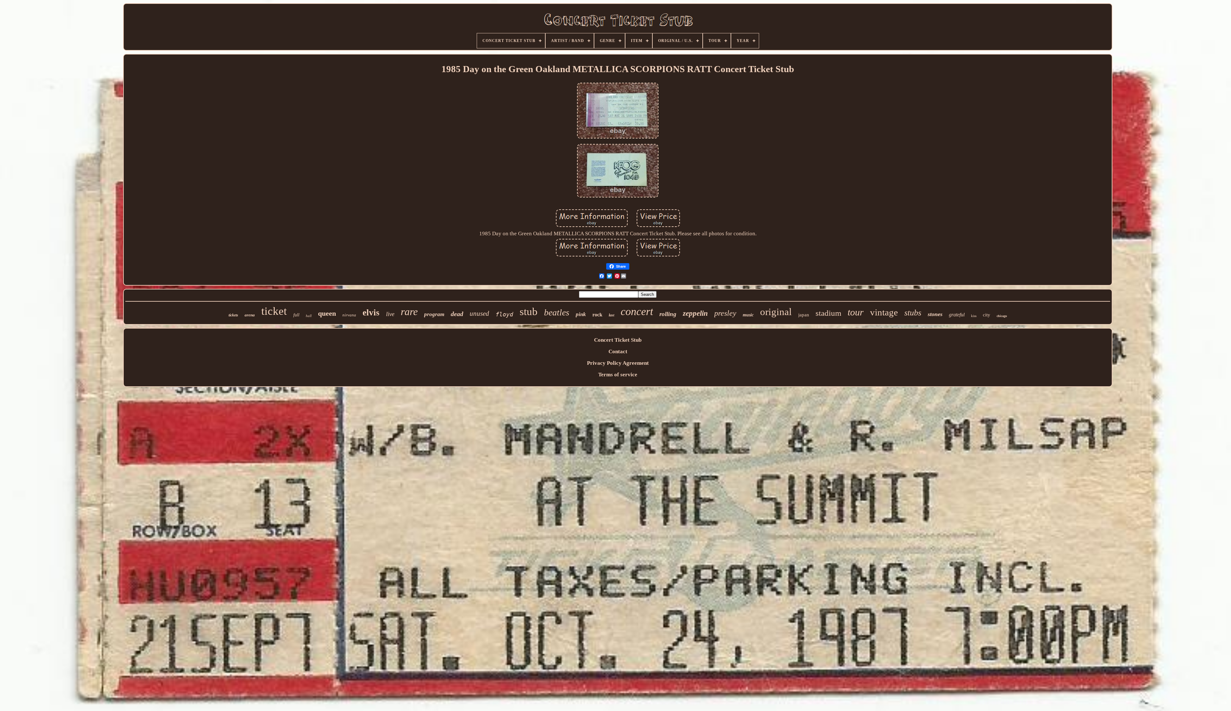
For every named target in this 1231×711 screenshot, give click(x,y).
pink (581, 314)
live (390, 314)
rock (597, 314)
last (611, 315)
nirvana (349, 315)
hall (309, 316)
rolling (667, 314)
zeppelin (695, 313)
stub (529, 311)
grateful (957, 314)
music (748, 315)
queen (327, 313)
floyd (504, 314)
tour (856, 312)
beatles (556, 312)
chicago (1002, 316)
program (434, 314)
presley (725, 313)
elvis (371, 312)
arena (250, 315)
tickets (233, 315)
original (776, 311)
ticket (274, 311)
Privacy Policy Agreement (618, 363)
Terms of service (617, 375)
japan (803, 314)
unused (479, 313)
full (296, 315)
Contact (617, 351)
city (986, 314)
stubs (912, 312)
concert (637, 311)
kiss (973, 316)
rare (409, 311)
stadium (828, 313)
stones (935, 314)
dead (457, 313)
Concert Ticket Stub (617, 340)
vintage (884, 312)
